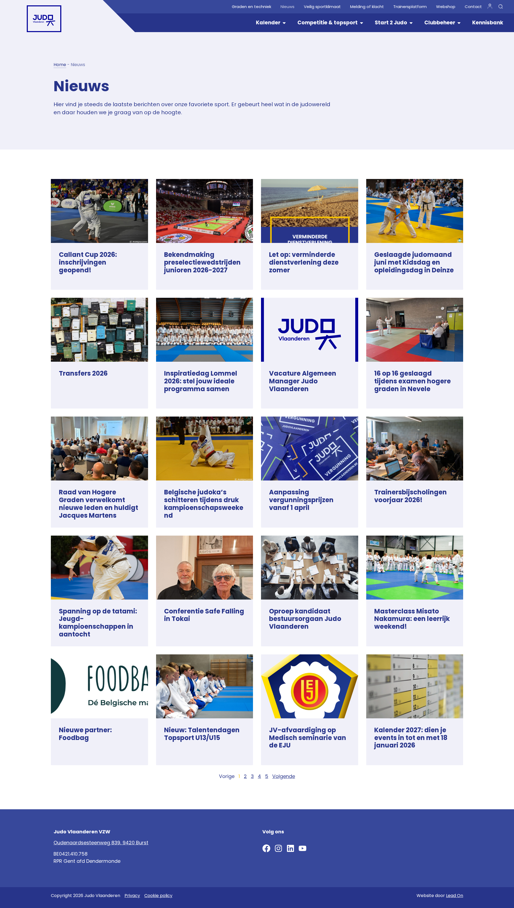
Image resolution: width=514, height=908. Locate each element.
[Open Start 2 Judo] (411, 23)
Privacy (132, 895)
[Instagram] (278, 848)
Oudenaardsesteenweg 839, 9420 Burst (101, 842)
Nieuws (287, 6)
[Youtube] (302, 848)
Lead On (454, 895)
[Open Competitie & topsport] (361, 23)
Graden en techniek (251, 6)
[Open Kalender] (284, 23)
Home (60, 65)
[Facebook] (266, 848)
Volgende (283, 776)
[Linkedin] (290, 848)
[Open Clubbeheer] (459, 23)
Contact (473, 6)
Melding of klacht (367, 6)
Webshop (445, 6)
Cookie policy (158, 895)
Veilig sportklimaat (322, 6)
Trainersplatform (410, 6)
